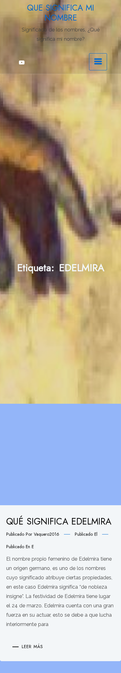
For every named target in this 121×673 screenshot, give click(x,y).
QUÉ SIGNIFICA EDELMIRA (58, 521)
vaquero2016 (46, 534)
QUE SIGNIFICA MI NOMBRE (60, 13)
